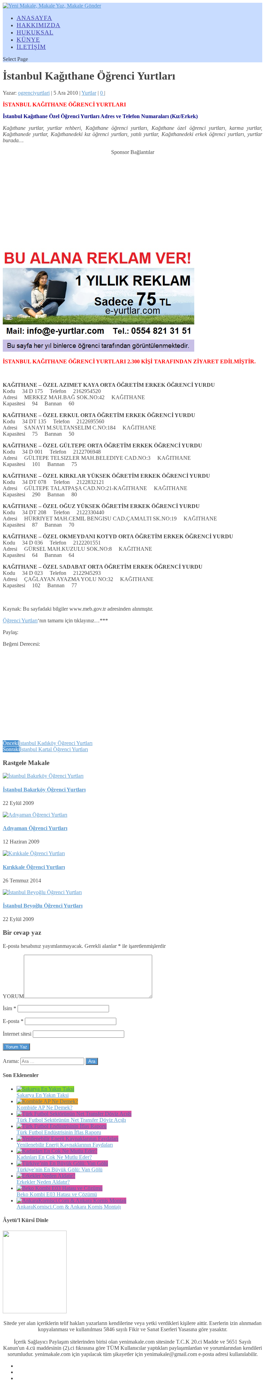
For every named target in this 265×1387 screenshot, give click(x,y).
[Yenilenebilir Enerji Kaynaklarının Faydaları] (67, 1138)
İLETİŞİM (31, 46)
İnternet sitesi (17, 1034)
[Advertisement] (132, 198)
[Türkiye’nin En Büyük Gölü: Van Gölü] (62, 1163)
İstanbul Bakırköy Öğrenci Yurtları (44, 790)
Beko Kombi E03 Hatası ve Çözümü (57, 1194)
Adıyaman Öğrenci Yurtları (35, 828)
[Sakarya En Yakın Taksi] (45, 1089)
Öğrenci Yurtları (20, 620)
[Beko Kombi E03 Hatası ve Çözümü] (59, 1188)
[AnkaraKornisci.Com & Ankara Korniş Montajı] (71, 1200)
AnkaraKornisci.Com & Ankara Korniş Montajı (69, 1207)
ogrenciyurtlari (34, 93)
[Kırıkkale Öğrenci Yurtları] (34, 853)
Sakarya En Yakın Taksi (43, 1095)
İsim (9, 1008)
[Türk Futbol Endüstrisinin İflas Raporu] (62, 1126)
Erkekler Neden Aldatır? (43, 1182)
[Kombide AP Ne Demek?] (47, 1101)
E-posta (13, 1021)
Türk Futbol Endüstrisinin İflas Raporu (59, 1132)
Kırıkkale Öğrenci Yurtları (34, 867)
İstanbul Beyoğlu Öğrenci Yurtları (42, 906)
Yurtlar (88, 93)
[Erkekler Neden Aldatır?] (46, 1176)
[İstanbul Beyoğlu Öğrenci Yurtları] (42, 892)
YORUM (13, 996)
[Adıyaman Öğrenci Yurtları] (35, 815)
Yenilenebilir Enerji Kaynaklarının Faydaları (65, 1145)
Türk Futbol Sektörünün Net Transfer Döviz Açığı (71, 1120)
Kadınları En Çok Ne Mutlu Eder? (54, 1157)
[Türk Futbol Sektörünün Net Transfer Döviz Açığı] (74, 1114)
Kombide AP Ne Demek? (44, 1107)
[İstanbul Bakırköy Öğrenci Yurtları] (43, 776)
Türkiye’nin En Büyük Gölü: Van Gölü (59, 1169)
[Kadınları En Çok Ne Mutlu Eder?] (57, 1151)
